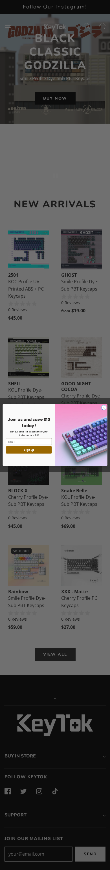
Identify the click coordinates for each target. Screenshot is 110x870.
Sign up (29, 450)
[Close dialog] (104, 407)
